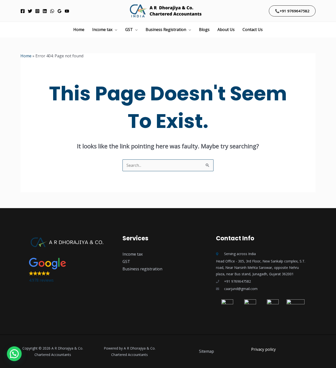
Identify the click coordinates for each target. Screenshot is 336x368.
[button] (292, 10)
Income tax (102, 29)
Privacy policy (263, 349)
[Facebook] (22, 11)
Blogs (204, 29)
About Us (226, 29)
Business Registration (166, 29)
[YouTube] (67, 11)
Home (78, 29)
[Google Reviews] (59, 11)
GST (129, 29)
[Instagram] (37, 11)
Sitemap (206, 351)
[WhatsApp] (52, 11)
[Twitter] (30, 11)
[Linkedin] (45, 11)
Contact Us (253, 29)
